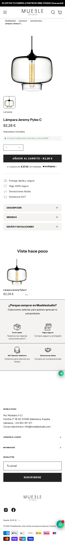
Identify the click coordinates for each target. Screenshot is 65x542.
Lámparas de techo (37, 20)
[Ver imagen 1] (9, 102)
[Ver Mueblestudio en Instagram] (5, 509)
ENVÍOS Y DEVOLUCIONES (20, 226)
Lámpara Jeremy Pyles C (15, 290)
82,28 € (8, 294)
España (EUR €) (10, 520)
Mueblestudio (10, 20)
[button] (52, 12)
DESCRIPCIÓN (14, 207)
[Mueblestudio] (32, 12)
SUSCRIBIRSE (32, 477)
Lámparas (23, 20)
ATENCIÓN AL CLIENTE (12, 437)
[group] (32, 3)
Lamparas (7, 112)
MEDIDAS (12, 217)
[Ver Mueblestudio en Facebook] (13, 509)
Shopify (53, 526)
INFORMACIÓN (9, 447)
